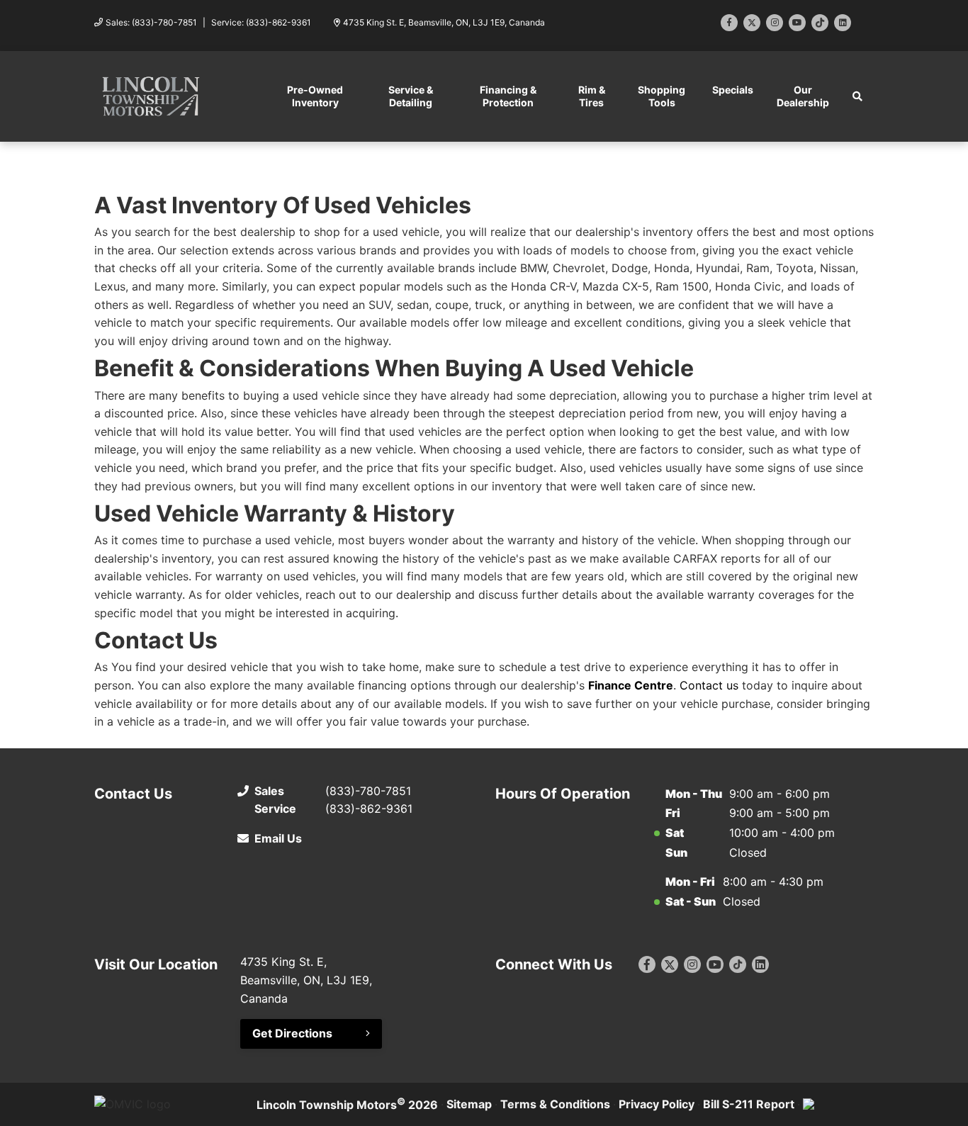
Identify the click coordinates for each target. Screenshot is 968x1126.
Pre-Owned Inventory (315, 96)
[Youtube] (797, 22)
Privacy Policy (656, 1104)
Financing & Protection (508, 96)
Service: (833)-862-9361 (261, 22)
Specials (732, 90)
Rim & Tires (591, 96)
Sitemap (469, 1104)
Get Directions (292, 1033)
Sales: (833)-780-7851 (151, 22)
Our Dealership (803, 96)
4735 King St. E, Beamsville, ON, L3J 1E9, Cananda (444, 22)
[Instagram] (774, 22)
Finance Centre (630, 685)
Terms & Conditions (555, 1104)
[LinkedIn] (842, 22)
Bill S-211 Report (748, 1104)
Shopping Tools (661, 96)
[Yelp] (819, 22)
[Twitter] (751, 22)
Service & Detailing (410, 96)
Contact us (709, 685)
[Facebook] (729, 22)
